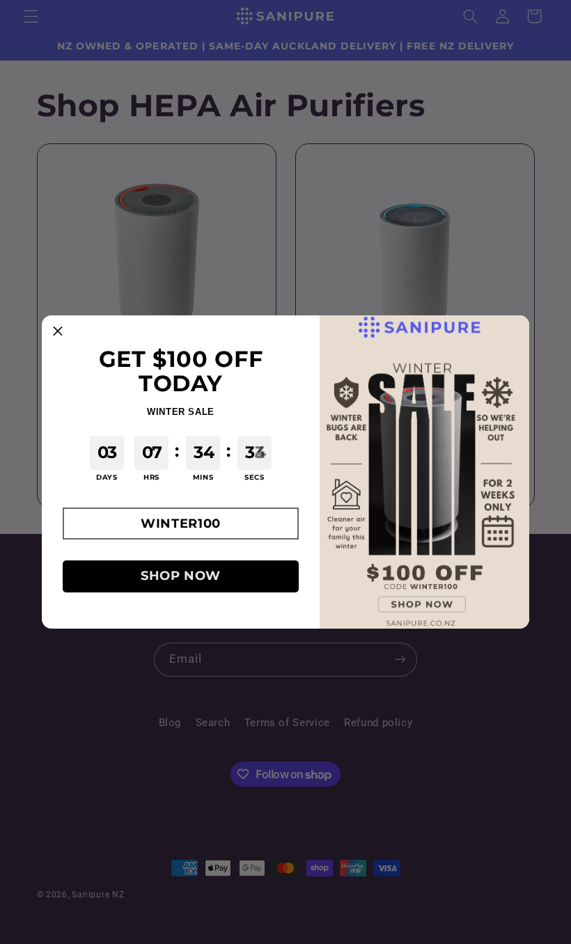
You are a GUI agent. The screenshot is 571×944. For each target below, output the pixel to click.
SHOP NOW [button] (181, 575)
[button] (181, 524)
